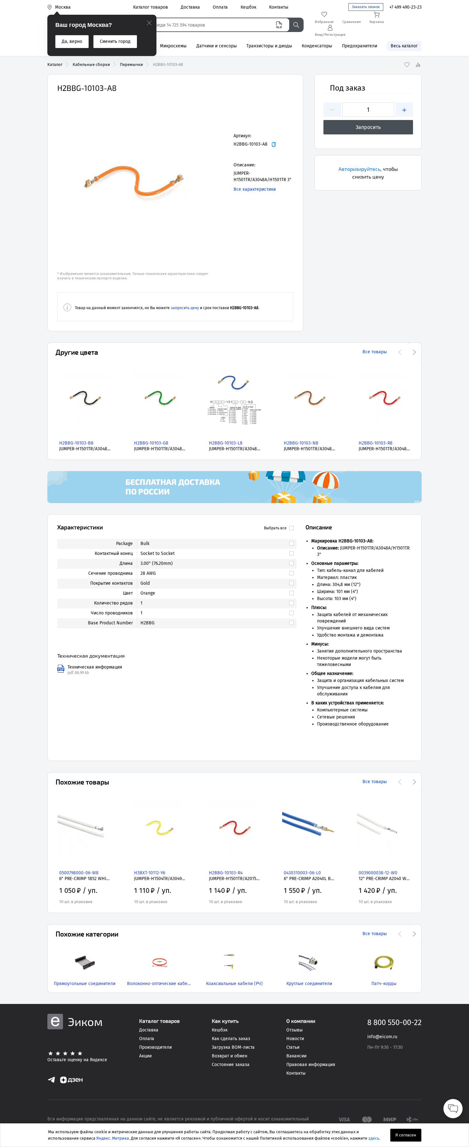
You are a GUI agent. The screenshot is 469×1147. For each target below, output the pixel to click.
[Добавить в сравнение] (418, 64)
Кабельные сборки (91, 64)
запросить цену (185, 308)
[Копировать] (273, 144)
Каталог (55, 64)
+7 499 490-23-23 (405, 7)
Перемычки (131, 64)
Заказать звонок (366, 7)
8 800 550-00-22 (394, 1022)
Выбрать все (275, 528)
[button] (134, 181)
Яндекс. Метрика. (113, 1138)
